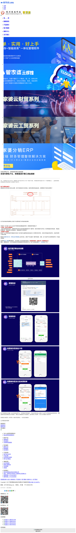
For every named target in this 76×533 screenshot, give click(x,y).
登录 (5, 7)
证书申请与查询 (8, 457)
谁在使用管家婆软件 (9, 435)
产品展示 (6, 24)
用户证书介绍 (7, 454)
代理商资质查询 (8, 442)
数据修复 (6, 448)
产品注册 (6, 455)
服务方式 (6, 446)
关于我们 (6, 34)
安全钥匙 (6, 466)
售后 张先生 (12, 524)
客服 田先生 (12, 521)
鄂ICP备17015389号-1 (34, 482)
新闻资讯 (6, 21)
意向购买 (6, 441)
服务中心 (6, 31)
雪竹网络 (9, 487)
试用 (5, 5)
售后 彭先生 (12, 523)
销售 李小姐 (12, 519)
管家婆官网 (4, 479)
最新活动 (3, 426)
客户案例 (6, 28)
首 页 (6, 18)
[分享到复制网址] (15, 490)
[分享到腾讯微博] (10, 490)
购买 (5, 8)
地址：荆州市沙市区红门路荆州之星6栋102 (15, 473)
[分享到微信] (11, 490)
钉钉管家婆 (7, 463)
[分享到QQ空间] (6, 490)
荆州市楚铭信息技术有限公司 (11, 472)
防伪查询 (6, 449)
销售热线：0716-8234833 (10, 475)
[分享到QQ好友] (13, 490)
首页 (8, 479)
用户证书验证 (7, 458)
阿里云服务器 (7, 464)
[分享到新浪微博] (8, 490)
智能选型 (6, 439)
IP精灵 (5, 467)
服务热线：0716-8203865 (10, 476)
